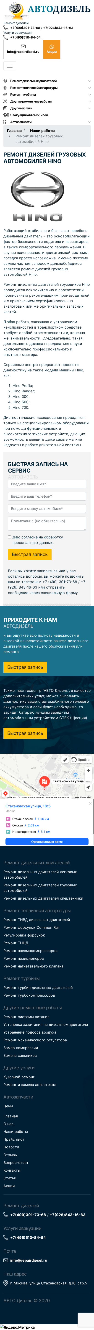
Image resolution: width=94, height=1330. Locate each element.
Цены (8, 1106)
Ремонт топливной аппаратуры (33, 88)
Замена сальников (20, 1055)
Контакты (12, 1170)
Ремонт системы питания (26, 1016)
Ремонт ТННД (15, 943)
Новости (11, 1147)
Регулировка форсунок (24, 935)
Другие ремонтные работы (31, 101)
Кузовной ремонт (19, 1077)
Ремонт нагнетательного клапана (33, 966)
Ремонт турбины (23, 94)
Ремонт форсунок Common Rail (31, 927)
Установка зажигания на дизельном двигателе (45, 1024)
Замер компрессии (20, 1047)
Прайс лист (13, 1139)
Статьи (9, 1178)
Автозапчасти (20, 122)
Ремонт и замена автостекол (29, 1084)
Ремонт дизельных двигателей (33, 81)
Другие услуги (21, 108)
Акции (9, 1185)
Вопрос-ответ (16, 1162)
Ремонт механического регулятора (35, 1040)
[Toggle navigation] (9, 65)
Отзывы (10, 1154)
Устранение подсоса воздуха (29, 1032)
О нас (8, 1124)
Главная (14, 130)
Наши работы (42, 130)
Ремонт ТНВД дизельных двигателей (36, 919)
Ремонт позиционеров (23, 958)
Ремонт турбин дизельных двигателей (38, 987)
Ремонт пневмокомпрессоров (30, 950)
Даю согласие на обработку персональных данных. (38, 540)
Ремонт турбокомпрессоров (29, 995)
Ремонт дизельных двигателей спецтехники (43, 898)
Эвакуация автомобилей (29, 115)
